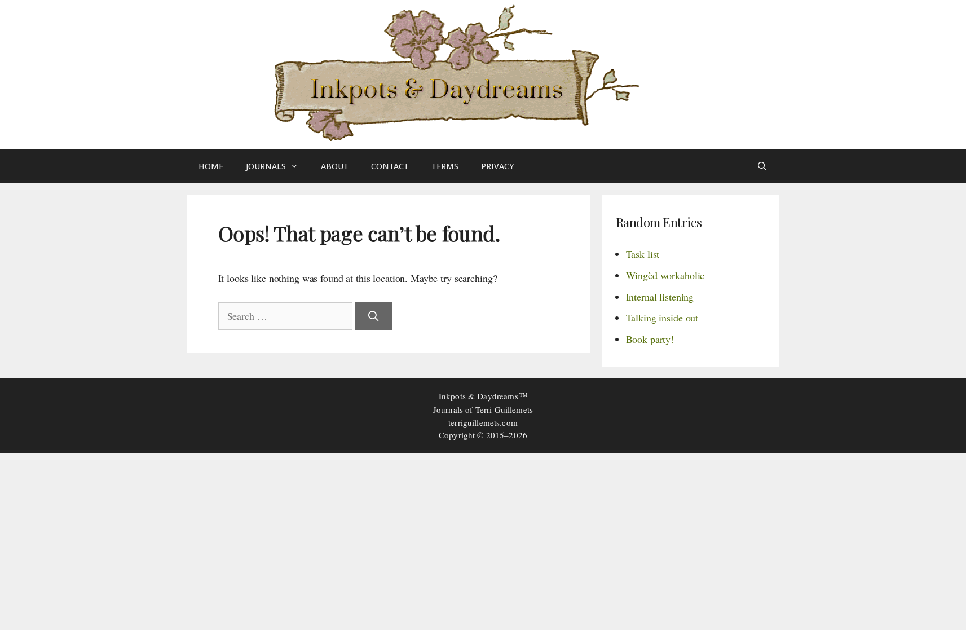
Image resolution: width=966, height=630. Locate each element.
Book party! (650, 339)
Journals (266, 166)
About (335, 166)
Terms (444, 166)
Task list (643, 254)
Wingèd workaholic (665, 275)
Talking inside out (662, 317)
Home (211, 166)
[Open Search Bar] (762, 166)
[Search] (373, 316)
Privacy (497, 166)
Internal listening (660, 296)
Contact (390, 166)
